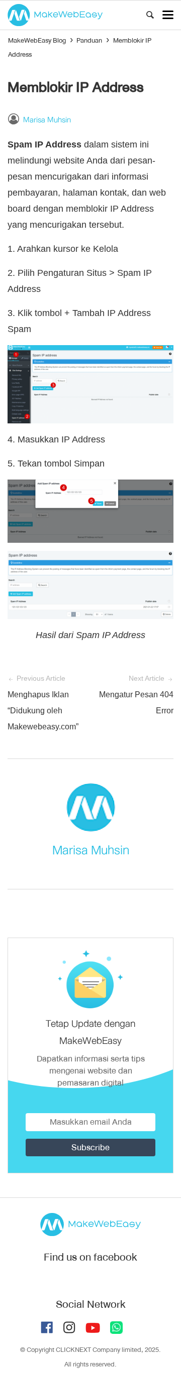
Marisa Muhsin (47, 119)
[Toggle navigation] (168, 15)
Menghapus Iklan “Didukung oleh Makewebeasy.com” (43, 710)
